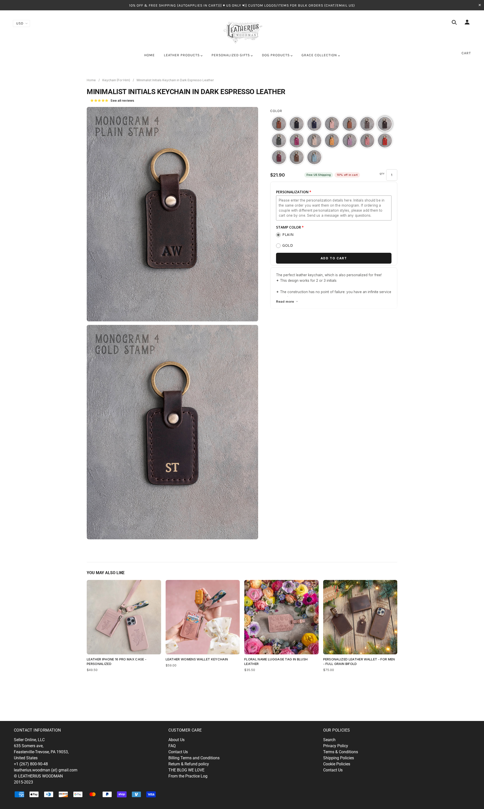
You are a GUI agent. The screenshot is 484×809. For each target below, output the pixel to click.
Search (329, 739)
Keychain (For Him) (116, 80)
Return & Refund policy (188, 764)
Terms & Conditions (340, 751)
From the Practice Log (187, 776)
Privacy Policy (335, 745)
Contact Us (178, 751)
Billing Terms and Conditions (194, 758)
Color (276, 111)
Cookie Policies (336, 764)
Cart (466, 53)
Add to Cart (334, 258)
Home (91, 80)
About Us (176, 739)
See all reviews (112, 100)
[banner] (242, 31)
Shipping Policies (338, 758)
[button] (279, 123)
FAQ (172, 745)
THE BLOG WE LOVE (186, 770)
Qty (382, 173)
